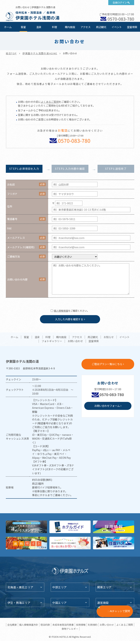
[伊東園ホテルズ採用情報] (113, 527)
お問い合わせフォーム (107, 406)
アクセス (86, 27)
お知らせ (109, 337)
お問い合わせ (75, 341)
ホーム (8, 27)
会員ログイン (120, 2)
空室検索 (132, 27)
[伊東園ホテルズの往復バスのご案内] (113, 543)
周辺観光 (101, 27)
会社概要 (12, 624)
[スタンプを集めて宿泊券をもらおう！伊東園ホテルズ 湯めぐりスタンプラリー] (26, 527)
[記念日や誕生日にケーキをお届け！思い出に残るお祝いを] (70, 543)
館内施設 (70, 27)
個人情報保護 (61, 310)
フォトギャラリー (52, 341)
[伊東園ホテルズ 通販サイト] (26, 543)
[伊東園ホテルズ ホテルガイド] (70, 527)
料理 (54, 27)
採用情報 (80, 624)
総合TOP (11, 53)
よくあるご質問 (50, 102)
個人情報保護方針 (28, 624)
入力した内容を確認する (69, 319)
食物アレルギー (70, 628)
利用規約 (92, 624)
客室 (23, 27)
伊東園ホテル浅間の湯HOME (39, 53)
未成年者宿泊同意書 (63, 624)
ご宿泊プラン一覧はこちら (107, 364)
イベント (117, 27)
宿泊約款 (45, 624)
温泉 (38, 27)
